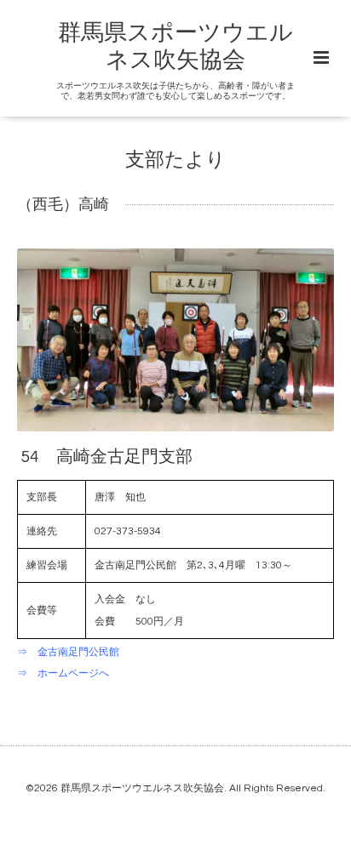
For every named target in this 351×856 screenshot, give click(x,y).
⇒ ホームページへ (63, 673)
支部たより (175, 159)
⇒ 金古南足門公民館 (68, 652)
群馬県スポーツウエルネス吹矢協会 (142, 788)
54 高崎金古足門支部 (106, 456)
